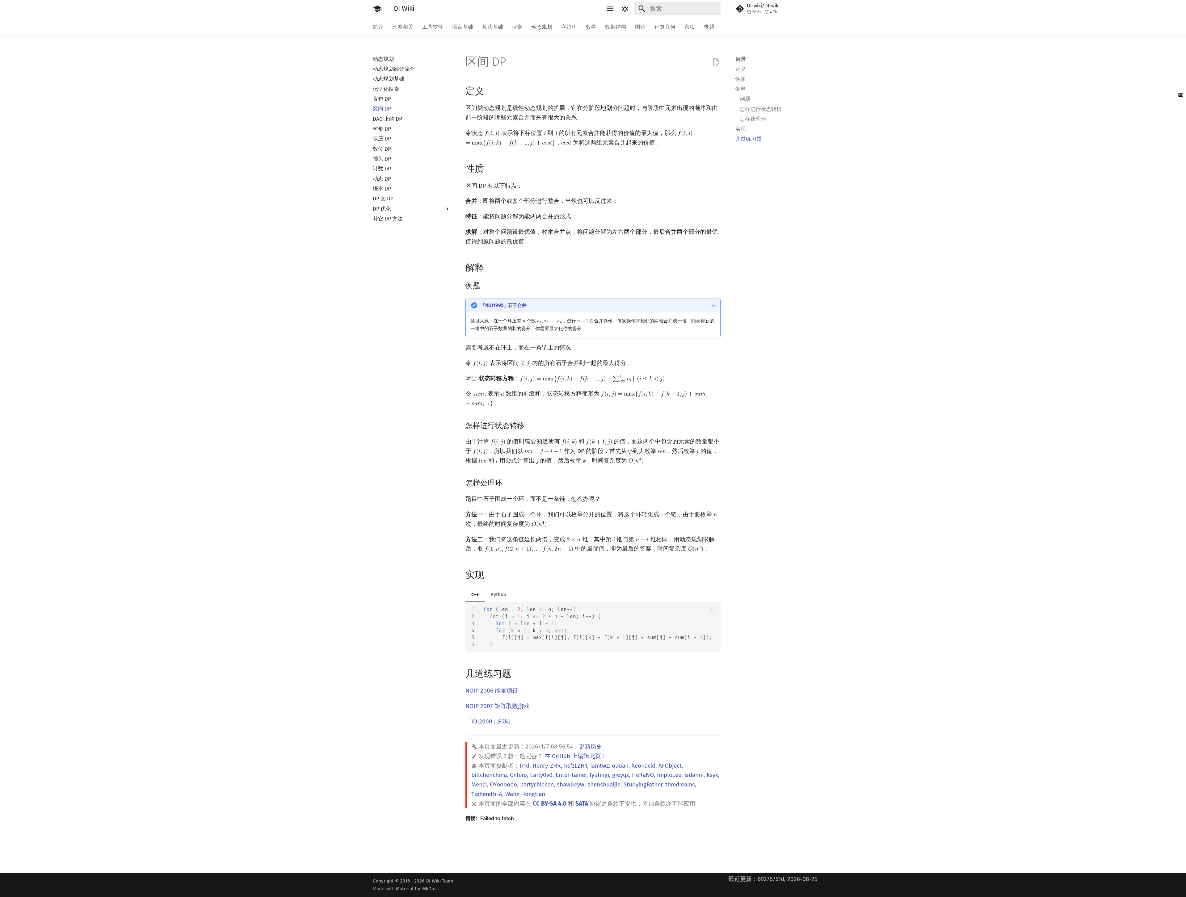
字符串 (569, 27)
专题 (709, 27)
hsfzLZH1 (575, 765)
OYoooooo (503, 784)
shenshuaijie (603, 784)
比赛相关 (402, 27)
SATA (581, 803)
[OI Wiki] (377, 9)
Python (498, 594)
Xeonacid (643, 765)
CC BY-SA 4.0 (549, 803)
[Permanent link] (491, 90)
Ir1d (524, 765)
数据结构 (615, 27)
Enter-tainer (571, 774)
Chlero (518, 774)
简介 (378, 27)
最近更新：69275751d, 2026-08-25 (773, 878)
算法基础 (492, 27)
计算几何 (664, 27)
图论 (640, 27)
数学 (591, 27)
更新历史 (590, 746)
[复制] (713, 609)
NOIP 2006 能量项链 (491, 690)
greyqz (620, 774)
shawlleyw (570, 784)
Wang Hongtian (525, 794)
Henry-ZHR (546, 765)
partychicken (537, 784)
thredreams (680, 784)
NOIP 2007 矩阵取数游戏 (497, 706)
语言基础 (462, 27)
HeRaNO (643, 774)
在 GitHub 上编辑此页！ (576, 756)
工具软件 (432, 27)
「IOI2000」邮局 (487, 721)
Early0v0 (541, 774)
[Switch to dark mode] (624, 9)
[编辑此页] (716, 62)
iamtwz (599, 765)
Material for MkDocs (417, 888)
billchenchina (489, 774)
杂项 (689, 27)
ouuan (620, 765)
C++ (475, 594)
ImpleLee (669, 774)
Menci (479, 784)
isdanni (694, 774)
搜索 (517, 27)
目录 (740, 59)
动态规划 (541, 27)
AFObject (670, 765)
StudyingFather (643, 784)
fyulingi (599, 774)
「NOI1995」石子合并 (504, 305)
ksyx (712, 774)
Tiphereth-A (486, 794)
